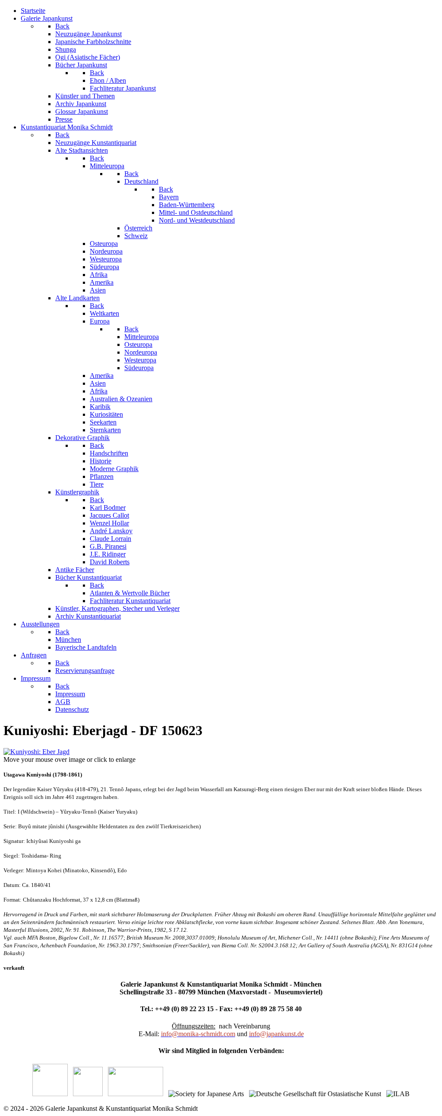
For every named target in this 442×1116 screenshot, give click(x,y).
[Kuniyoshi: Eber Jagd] (36, 751)
